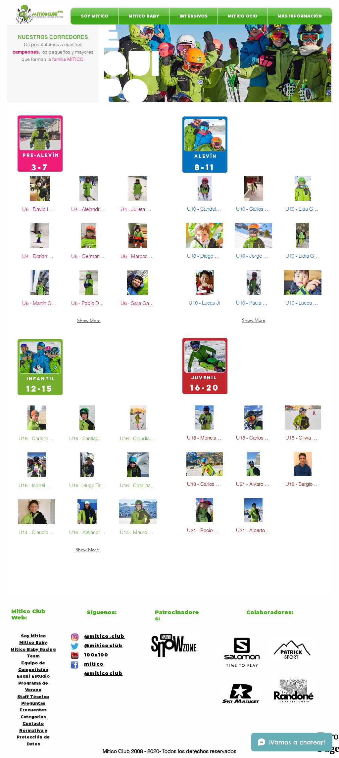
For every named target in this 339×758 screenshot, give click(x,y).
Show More (89, 320)
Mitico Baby (33, 642)
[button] (40, 197)
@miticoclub (103, 673)
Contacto (33, 723)
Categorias (33, 716)
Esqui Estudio (33, 676)
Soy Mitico (33, 635)
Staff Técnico (33, 696)
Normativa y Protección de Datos (33, 737)
